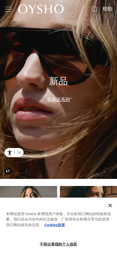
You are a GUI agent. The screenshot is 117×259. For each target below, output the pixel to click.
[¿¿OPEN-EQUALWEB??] (14, 152)
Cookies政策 (54, 225)
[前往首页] (41, 9)
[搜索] (94, 9)
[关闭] (110, 205)
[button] (19, 152)
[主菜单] (9, 9)
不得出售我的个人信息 (58, 244)
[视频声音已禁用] (8, 171)
